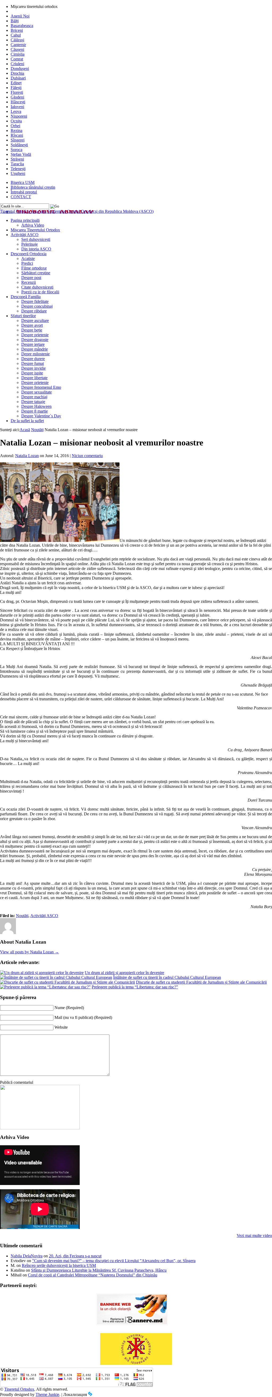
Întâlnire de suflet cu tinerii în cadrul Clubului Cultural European (167, 977)
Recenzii (28, 282)
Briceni (17, 30)
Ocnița (16, 121)
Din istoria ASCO (36, 249)
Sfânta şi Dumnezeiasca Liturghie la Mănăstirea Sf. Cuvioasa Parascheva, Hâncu (99, 1270)
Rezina (16, 130)
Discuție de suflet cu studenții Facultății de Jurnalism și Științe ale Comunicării (201, 982)
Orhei (15, 125)
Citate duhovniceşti (37, 287)
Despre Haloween (36, 406)
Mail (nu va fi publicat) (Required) (83, 1017)
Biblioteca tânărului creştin (33, 187)
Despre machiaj (34, 397)
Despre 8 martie (34, 411)
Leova (16, 111)
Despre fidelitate (35, 301)
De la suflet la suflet (27, 420)
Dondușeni (20, 68)
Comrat (17, 59)
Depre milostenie (35, 354)
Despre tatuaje (33, 401)
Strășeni (17, 159)
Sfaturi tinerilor (23, 315)
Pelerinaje (29, 244)
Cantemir (18, 44)
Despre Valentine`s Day (41, 416)
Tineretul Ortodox (77, 211)
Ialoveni (17, 106)
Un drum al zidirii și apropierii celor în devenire (124, 972)
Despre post (31, 277)
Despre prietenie (35, 335)
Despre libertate (34, 377)
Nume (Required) (69, 1007)
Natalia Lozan (27, 455)
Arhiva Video (32, 225)
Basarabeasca (22, 25)
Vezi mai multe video (254, 1235)
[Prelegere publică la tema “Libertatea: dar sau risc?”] (45, 987)
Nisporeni (19, 116)
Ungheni (18, 173)
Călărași (17, 40)
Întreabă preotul (24, 192)
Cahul (16, 35)
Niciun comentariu (87, 455)
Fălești (16, 87)
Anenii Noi (20, 16)
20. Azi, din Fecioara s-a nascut (75, 1256)
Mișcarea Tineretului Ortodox (35, 230)
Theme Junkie (47, 1394)
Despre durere (33, 358)
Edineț (16, 83)
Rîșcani (17, 135)
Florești (17, 92)
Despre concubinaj (37, 306)
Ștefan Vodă (21, 154)
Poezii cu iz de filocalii (40, 292)
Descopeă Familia (26, 296)
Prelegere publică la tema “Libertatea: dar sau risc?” (135, 987)
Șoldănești (19, 145)
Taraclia (17, 164)
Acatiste (28, 258)
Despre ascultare (35, 320)
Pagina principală (25, 220)
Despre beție (31, 330)
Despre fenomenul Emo (41, 387)
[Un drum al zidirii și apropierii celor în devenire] (42, 972)
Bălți (15, 21)
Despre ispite (32, 373)
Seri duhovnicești (35, 239)
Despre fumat (32, 363)
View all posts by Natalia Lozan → (29, 952)
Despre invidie (33, 368)
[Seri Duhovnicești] (40, 1128)
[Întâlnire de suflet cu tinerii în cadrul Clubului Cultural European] (56, 977)
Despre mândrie (34, 349)
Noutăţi (37, 429)
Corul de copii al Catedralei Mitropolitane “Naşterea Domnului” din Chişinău (92, 1275)
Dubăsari (18, 78)
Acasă (25, 429)
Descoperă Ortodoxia (28, 253)
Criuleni (17, 63)
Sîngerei (17, 140)
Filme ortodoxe (34, 268)
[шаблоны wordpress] (90, 1394)
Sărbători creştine (35, 273)
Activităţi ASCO (25, 234)
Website (61, 1027)
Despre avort (32, 325)
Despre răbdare (34, 311)
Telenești (18, 168)
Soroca (16, 149)
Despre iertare (33, 344)
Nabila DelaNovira (26, 1256)
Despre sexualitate (36, 392)
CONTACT (21, 196)
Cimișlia (17, 54)
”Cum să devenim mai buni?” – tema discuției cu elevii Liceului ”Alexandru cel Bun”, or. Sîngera (114, 1260)
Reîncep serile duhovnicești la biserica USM (59, 1265)
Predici (27, 263)
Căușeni (17, 49)
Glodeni (17, 97)
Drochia (17, 73)
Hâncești (18, 102)
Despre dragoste (34, 339)
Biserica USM (23, 182)
